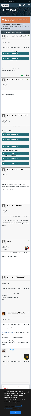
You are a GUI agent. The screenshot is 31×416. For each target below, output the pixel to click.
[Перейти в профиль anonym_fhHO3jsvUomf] (3, 80)
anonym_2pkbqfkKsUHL (16, 205)
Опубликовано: (11, 47)
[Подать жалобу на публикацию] (24, 47)
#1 (26, 47)
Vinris (9, 241)
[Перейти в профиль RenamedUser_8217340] (3, 313)
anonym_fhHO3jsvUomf (16, 79)
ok (15, 412)
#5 (26, 217)
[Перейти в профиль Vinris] (3, 242)
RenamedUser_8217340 (16, 313)
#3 (26, 127)
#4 (26, 181)
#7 (26, 288)
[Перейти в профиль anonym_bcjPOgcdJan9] (3, 278)
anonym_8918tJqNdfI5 (15, 169)
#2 (26, 91)
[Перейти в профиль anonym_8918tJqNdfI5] (3, 170)
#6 (26, 252)
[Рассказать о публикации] (28, 47)
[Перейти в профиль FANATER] (3, 350)
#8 (26, 324)
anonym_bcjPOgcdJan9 (16, 277)
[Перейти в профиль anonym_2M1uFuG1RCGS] (3, 36)
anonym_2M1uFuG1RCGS (11, 26)
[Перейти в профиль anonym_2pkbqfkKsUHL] (3, 206)
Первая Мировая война (7, 28)
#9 (26, 361)
